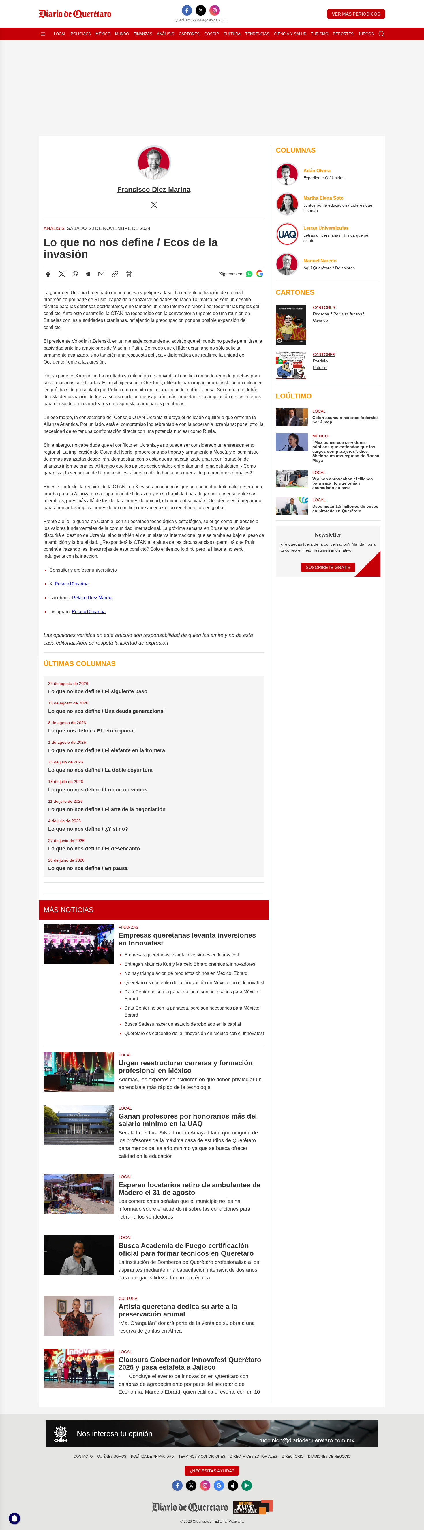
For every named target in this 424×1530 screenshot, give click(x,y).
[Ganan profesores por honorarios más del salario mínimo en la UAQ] (79, 1136)
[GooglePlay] (246, 1485)
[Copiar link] (115, 274)
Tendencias (257, 34)
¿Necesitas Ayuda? (212, 1470)
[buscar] (381, 34)
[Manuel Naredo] (287, 264)
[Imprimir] (129, 274)
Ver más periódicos (356, 14)
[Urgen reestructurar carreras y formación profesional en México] (79, 1075)
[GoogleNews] (219, 1485)
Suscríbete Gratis (328, 567)
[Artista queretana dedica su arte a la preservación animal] (79, 1319)
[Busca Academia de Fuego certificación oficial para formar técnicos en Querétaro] (79, 1262)
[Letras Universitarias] (287, 234)
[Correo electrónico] (101, 274)
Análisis (165, 34)
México (102, 34)
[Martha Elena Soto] (287, 204)
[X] (201, 10)
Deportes (343, 34)
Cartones (189, 34)
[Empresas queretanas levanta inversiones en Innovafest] (79, 982)
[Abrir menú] (43, 34)
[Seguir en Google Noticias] (259, 274)
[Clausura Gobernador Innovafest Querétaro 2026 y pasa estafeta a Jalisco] (79, 1376)
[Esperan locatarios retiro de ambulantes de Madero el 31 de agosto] (79, 1201)
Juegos (366, 34)
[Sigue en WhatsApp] (249, 274)
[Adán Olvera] (287, 174)
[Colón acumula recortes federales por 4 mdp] (291, 417)
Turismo (319, 34)
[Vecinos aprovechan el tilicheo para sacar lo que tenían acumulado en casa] (291, 480)
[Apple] (233, 1485)
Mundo (122, 34)
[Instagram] (214, 10)
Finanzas (143, 34)
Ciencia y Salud (290, 34)
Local (60, 34)
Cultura (232, 34)
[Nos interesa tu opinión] (212, 1433)
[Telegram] (88, 274)
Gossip (211, 34)
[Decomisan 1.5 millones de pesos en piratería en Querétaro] (291, 506)
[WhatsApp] (75, 274)
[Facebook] (187, 10)
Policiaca (81, 34)
